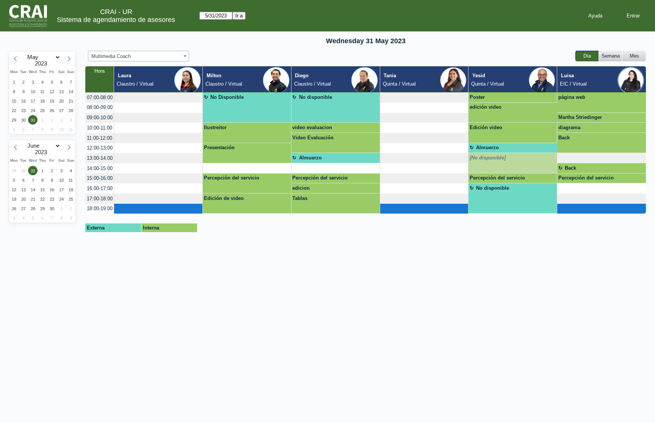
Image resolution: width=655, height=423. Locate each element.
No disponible (315, 97)
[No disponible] (488, 158)
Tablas (299, 198)
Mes (634, 56)
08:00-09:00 (100, 107)
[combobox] (138, 56)
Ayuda (595, 16)
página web (571, 97)
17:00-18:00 (100, 198)
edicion (301, 188)
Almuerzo (487, 147)
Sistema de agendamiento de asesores (116, 19)
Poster (477, 97)
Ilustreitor (215, 127)
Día (587, 56)
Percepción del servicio (231, 178)
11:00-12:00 (99, 138)
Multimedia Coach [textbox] (111, 56)
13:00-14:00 (100, 158)
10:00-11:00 (99, 128)
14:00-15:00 (100, 168)
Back (564, 137)
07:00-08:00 (100, 97)
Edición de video (224, 198)
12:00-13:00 (100, 148)
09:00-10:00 (100, 117)
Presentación (219, 147)
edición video (485, 107)
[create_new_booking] (158, 97)
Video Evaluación (313, 137)
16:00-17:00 (100, 188)
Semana (611, 56)
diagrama (569, 127)
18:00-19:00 (100, 208)
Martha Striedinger (580, 117)
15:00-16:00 (100, 178)
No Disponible (227, 97)
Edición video (486, 127)
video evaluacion (312, 127)
